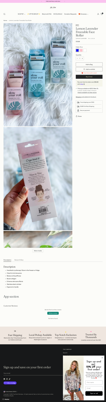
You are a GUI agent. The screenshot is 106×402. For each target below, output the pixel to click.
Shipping (78, 97)
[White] (85, 50)
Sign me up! (94, 393)
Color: (79, 47)
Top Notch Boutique (18, 394)
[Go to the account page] (98, 14)
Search (65, 353)
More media (38, 251)
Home (5, 20)
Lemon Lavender (81, 38)
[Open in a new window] (4, 379)
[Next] (64, 1)
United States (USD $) (10, 391)
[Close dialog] (102, 357)
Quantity (78, 55)
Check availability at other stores (87, 92)
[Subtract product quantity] (77, 58)
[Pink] (81, 50)
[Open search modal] (4, 14)
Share (80, 116)
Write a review (53, 313)
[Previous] (41, 1)
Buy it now (89, 77)
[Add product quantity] (82, 58)
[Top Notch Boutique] (53, 7)
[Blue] (77, 50)
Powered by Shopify (8, 395)
